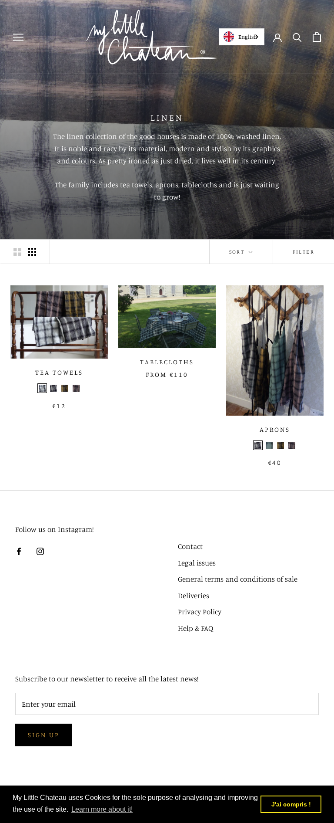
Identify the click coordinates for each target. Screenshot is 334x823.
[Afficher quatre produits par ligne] (32, 251)
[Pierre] (53, 388)
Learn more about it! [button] (102, 809)
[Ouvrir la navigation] (18, 37)
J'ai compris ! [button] (291, 804)
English (247, 36)
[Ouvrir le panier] (317, 37)
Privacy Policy (199, 611)
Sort (238, 251)
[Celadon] (269, 445)
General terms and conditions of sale (237, 578)
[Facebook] (19, 550)
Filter (303, 251)
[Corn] (64, 388)
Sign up (44, 735)
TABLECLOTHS (167, 362)
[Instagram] (40, 550)
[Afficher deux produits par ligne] (17, 251)
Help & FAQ (195, 628)
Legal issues (197, 562)
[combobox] (241, 36)
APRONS (275, 429)
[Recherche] (297, 36)
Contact (190, 546)
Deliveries (193, 595)
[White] (42, 388)
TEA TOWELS (59, 372)
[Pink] (76, 388)
